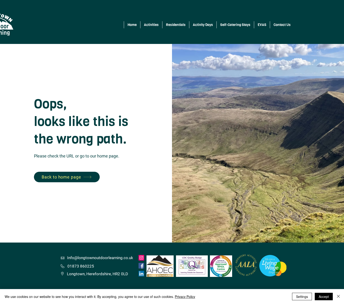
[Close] (338, 296)
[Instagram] (141, 258)
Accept (324, 296)
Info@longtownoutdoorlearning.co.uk (100, 257)
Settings (302, 296)
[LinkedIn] (141, 273)
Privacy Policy (185, 296)
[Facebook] (141, 265)
